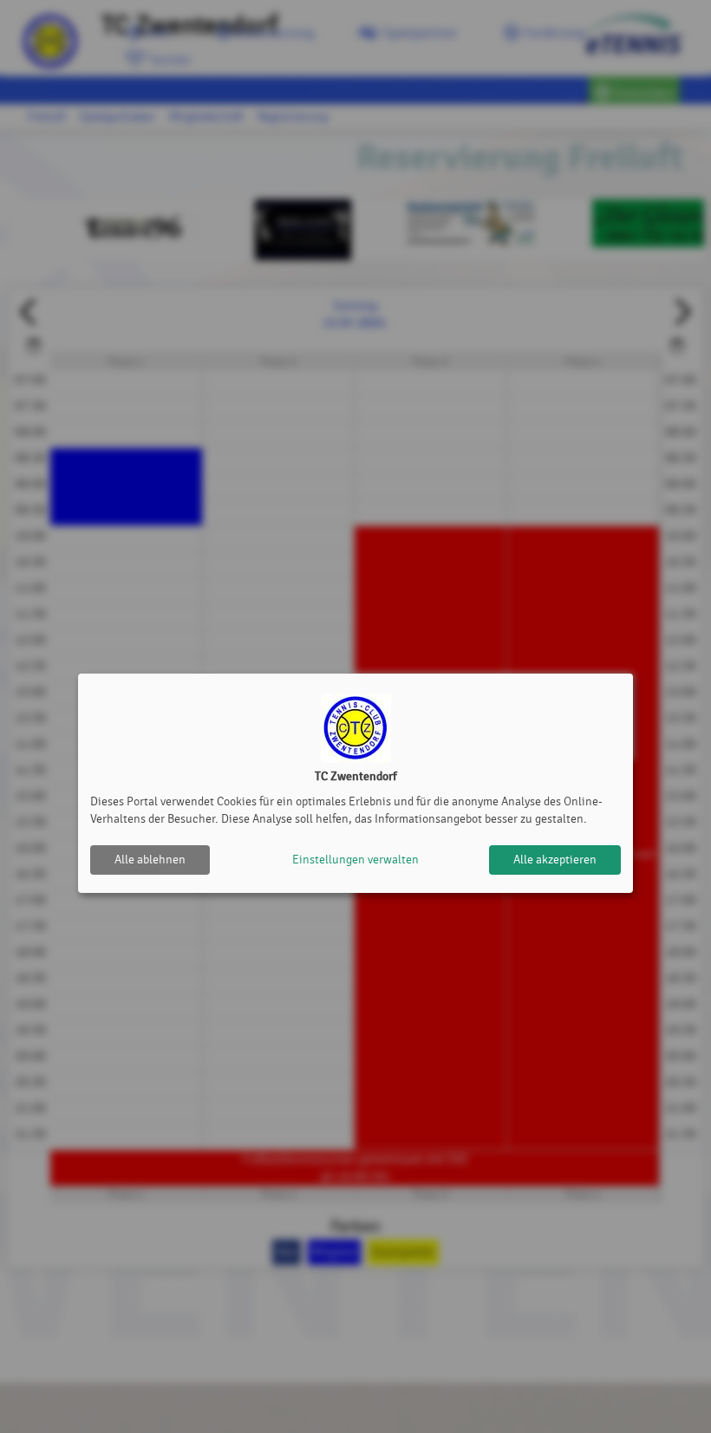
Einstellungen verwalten (355, 859)
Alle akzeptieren (555, 859)
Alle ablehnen (150, 859)
